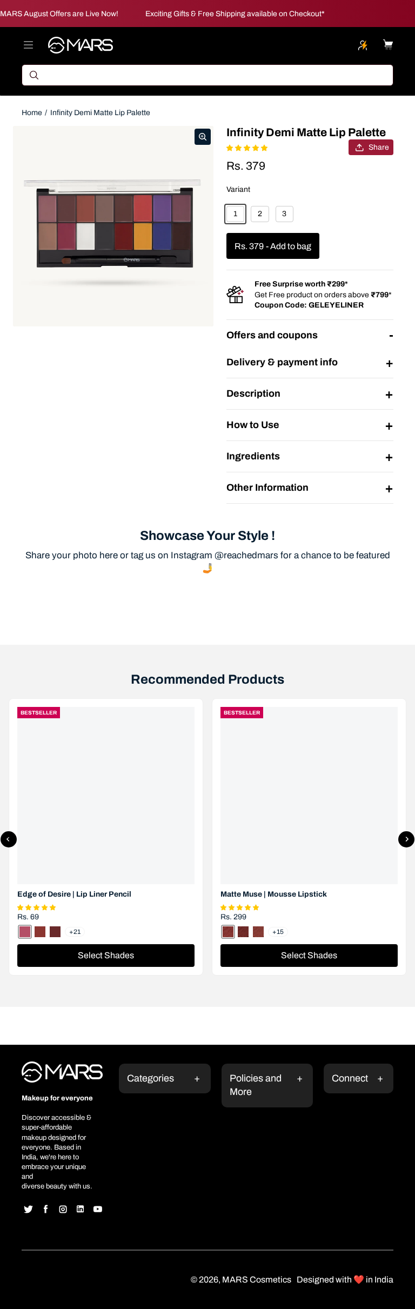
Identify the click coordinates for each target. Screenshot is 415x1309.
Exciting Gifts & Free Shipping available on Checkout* (235, 14)
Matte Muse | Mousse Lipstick (273, 894)
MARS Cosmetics (256, 1279)
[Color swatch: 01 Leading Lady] (228, 931)
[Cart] (388, 44)
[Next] (406, 839)
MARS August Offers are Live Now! (59, 14)
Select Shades (106, 955)
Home (32, 113)
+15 (278, 932)
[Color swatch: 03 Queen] (258, 931)
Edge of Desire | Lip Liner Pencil (74, 894)
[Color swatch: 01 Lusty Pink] (24, 931)
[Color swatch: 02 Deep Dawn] (40, 931)
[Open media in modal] (203, 137)
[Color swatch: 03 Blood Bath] (55, 931)
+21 (75, 932)
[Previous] (9, 839)
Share (379, 147)
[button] (37, 906)
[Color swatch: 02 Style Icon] (243, 931)
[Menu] (28, 44)
